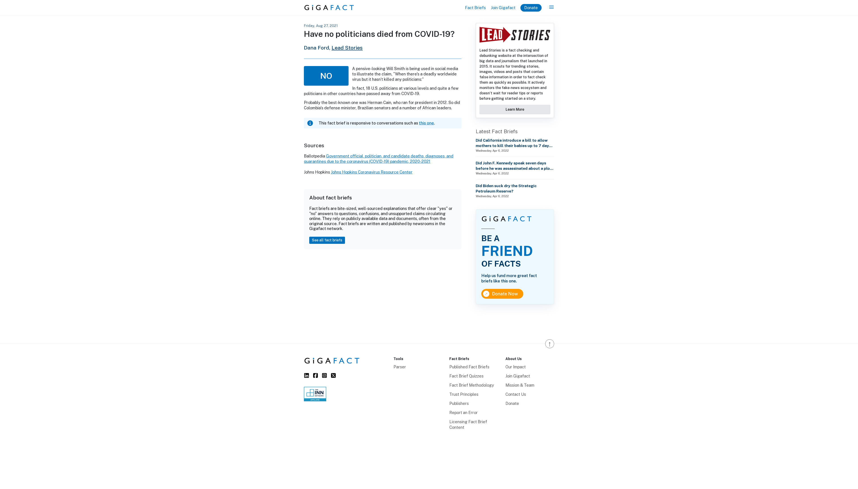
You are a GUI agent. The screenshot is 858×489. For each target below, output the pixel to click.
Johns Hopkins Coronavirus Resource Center (371, 172)
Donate (531, 7)
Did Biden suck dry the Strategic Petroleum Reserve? (506, 188)
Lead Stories (347, 48)
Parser (399, 367)
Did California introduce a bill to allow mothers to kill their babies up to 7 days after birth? (513, 143)
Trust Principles (463, 394)
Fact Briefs (475, 7)
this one (426, 123)
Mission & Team (519, 385)
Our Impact (515, 367)
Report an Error (463, 412)
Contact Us (515, 394)
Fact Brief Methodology (471, 385)
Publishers (459, 403)
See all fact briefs (327, 240)
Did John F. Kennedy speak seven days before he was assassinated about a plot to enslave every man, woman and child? (514, 166)
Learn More (515, 109)
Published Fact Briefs (469, 367)
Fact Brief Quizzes (466, 376)
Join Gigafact (503, 7)
